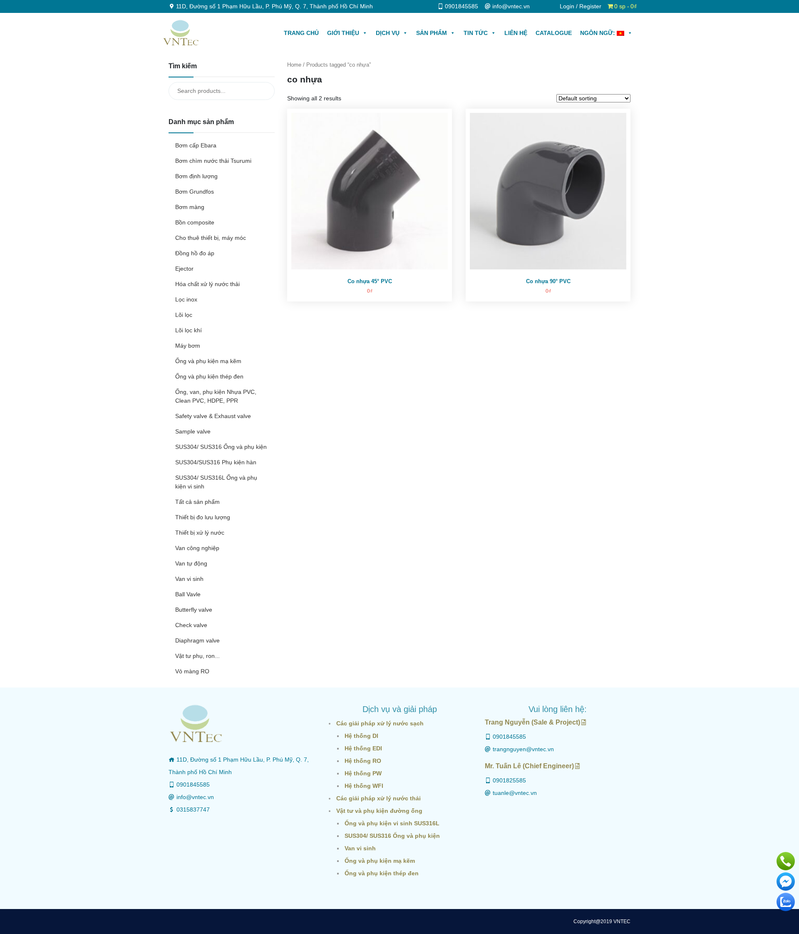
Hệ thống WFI (364, 785)
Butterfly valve (193, 609)
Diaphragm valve (197, 640)
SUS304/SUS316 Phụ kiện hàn (215, 462)
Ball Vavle (188, 594)
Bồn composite (194, 222)
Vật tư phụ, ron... (197, 656)
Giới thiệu (343, 33)
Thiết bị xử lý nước (199, 532)
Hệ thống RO (363, 760)
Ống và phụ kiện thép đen (209, 376)
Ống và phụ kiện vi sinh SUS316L (392, 823)
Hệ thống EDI (363, 748)
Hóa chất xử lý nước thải (207, 284)
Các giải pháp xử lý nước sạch (380, 723)
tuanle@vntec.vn (515, 793)
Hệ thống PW (363, 773)
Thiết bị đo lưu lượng (202, 517)
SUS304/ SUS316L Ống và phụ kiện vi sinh (216, 482)
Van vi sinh (189, 578)
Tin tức (476, 33)
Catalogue (554, 33)
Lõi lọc (183, 314)
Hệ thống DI (361, 735)
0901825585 (509, 780)
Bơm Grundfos (194, 191)
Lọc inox (186, 299)
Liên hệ (515, 33)
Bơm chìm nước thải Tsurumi (213, 160)
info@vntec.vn (195, 797)
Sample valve (193, 431)
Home (294, 65)
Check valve (191, 625)
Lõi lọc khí (188, 330)
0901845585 (193, 784)
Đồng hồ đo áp (194, 253)
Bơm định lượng (196, 176)
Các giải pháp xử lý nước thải (378, 798)
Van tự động (191, 563)
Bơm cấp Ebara (195, 145)
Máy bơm (187, 345)
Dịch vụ (388, 33)
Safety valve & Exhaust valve (213, 416)
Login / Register (580, 6)
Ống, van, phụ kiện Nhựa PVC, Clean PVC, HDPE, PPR (215, 396)
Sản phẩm (431, 33)
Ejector (184, 268)
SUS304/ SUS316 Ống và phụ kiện (221, 446)
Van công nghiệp (197, 548)
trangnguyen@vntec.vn (523, 749)
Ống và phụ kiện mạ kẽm (208, 361)
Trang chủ (301, 33)
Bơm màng (189, 207)
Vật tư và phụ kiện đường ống (379, 810)
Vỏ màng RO (192, 671)
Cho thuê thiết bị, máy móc (210, 237)
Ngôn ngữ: (598, 33)
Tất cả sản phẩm (197, 501)
